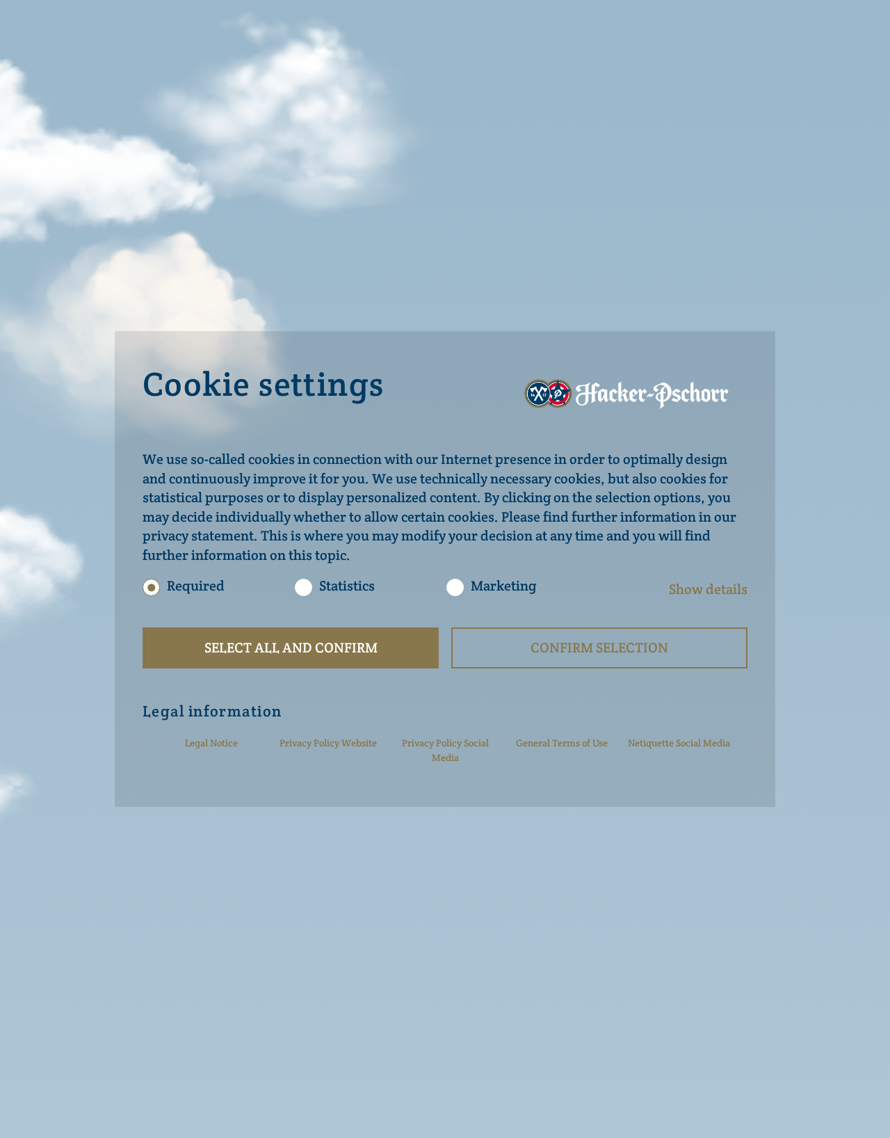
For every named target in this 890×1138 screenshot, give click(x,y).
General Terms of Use (562, 743)
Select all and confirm (291, 648)
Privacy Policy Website (328, 743)
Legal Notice (211, 743)
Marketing (503, 587)
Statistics (347, 587)
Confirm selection (599, 648)
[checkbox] (151, 587)
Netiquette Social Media (679, 743)
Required (196, 586)
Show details (708, 589)
